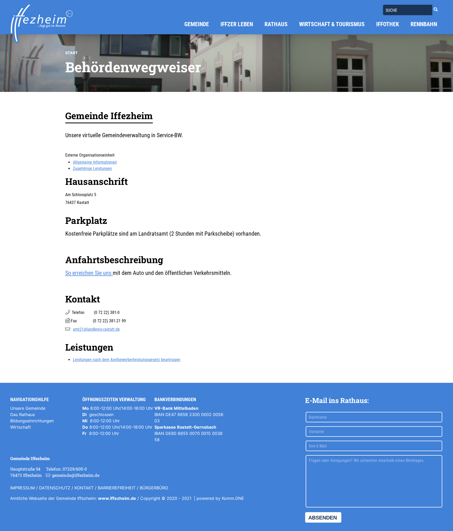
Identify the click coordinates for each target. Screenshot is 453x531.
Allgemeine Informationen (95, 162)
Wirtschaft (20, 427)
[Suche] (436, 9)
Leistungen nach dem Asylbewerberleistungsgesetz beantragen (126, 359)
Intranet (17, 508)
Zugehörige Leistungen (92, 168)
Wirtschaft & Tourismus (332, 24)
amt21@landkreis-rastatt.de (96, 329)
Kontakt (84, 487)
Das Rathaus (22, 414)
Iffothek (387, 24)
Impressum (22, 487)
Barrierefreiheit (117, 487)
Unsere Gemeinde (27, 408)
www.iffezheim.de (117, 498)
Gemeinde (196, 24)
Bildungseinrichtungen (32, 420)
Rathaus (276, 24)
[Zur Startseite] (41, 23)
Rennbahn (424, 24)
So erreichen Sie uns (89, 272)
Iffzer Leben (236, 24)
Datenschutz (54, 487)
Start (71, 53)
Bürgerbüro (154, 487)
